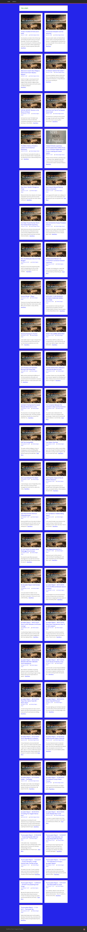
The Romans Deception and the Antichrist (54, 32)
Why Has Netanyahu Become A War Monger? (31, 260)
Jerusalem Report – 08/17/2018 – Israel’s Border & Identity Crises (55, 661)
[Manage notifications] (84, 929)
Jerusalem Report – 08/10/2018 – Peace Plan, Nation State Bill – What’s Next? (30, 701)
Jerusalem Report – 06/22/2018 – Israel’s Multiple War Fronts (55, 813)
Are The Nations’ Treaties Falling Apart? (55, 514)
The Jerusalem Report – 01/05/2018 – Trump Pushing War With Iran (31, 836)
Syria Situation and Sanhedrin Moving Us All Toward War (29, 368)
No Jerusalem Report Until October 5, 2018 (30, 586)
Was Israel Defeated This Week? (29, 478)
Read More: (23, 48)
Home (8, 1)
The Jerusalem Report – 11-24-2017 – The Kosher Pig (29, 908)
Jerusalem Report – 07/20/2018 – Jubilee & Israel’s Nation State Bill (55, 737)
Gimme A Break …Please (27, 296)
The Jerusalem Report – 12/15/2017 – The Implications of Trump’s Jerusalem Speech (56, 861)
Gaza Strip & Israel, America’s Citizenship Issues (29, 514)
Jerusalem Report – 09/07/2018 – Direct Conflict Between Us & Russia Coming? (31, 624)
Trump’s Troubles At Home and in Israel (30, 32)
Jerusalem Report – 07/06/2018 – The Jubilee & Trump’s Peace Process (55, 779)
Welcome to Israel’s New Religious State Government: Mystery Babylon (30, 72)
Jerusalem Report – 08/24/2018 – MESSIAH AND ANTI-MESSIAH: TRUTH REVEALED (30, 662)
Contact (14, 1)
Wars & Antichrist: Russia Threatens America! (56, 224)
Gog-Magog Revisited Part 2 (54, 549)
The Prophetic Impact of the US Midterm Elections (54, 479)
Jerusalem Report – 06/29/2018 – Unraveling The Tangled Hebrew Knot (30, 814)
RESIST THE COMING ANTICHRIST (55, 334)
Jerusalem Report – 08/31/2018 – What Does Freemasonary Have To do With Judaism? (55, 624)
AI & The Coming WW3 (27, 442)
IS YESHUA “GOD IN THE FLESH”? (55, 71)
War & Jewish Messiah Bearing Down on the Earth (54, 188)
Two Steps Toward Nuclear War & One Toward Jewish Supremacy (30, 224)
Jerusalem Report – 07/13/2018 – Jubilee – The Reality (30, 778)
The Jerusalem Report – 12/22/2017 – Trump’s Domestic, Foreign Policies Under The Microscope (31, 861)
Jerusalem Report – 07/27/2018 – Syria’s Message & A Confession (30, 737)
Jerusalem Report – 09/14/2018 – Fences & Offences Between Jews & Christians (56, 587)
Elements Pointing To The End (29, 334)
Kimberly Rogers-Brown (34, 35)
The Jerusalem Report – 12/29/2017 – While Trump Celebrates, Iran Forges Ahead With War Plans (56, 837)
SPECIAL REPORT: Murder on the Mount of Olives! (30, 111)
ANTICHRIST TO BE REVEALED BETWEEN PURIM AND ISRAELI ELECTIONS (54, 298)
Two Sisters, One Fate (52, 442)
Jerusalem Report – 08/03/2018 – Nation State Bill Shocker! (55, 700)
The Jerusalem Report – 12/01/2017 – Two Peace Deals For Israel (56, 884)
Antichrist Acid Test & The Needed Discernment (55, 111)
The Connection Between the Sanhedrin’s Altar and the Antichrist (56, 406)
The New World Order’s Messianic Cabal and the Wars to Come (55, 368)
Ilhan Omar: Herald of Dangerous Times (30, 188)
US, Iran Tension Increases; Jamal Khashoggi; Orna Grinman (30, 550)
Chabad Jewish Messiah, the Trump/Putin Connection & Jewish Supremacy (55, 260)
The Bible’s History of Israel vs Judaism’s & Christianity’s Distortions (29, 147)
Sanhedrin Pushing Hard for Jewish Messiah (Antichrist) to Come (30, 406)
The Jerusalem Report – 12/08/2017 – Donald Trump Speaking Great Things (31, 884)
